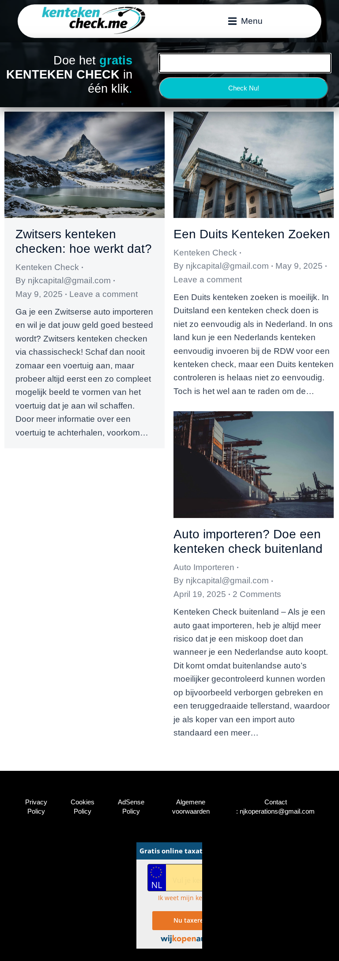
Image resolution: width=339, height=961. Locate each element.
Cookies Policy (82, 806)
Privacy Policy (36, 806)
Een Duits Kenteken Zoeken (251, 234)
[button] (245, 21)
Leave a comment (103, 294)
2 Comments (257, 594)
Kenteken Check (47, 267)
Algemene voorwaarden (191, 806)
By (63, 280)
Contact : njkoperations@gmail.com (275, 806)
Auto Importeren (203, 567)
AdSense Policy (131, 806)
